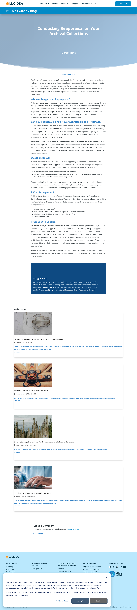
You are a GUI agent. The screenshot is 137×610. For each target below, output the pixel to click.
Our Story (9, 567)
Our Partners (10, 572)
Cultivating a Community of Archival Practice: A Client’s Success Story (38, 339)
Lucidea (18, 343)
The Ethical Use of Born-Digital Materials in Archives (32, 493)
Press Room (10, 569)
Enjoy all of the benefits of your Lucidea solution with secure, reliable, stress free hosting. (92, 572)
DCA (26, 607)
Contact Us (123, 3)
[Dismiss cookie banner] (107, 578)
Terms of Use (20, 607)
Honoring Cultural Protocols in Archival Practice (31, 390)
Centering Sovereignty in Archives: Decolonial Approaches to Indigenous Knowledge (44, 442)
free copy (71, 287)
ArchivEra (61, 569)
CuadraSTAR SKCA (64, 571)
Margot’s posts (48, 287)
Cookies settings (61, 601)
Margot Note (20, 394)
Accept (80, 601)
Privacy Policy (10, 607)
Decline (98, 601)
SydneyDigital (37, 569)
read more (17, 352)
